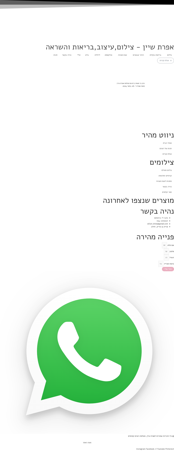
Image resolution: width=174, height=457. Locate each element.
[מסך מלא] (166, 452)
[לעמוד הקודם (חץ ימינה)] (171, 456)
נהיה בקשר (66, 55)
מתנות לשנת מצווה (164, 181)
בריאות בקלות (155, 55)
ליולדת (97, 55)
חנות (55, 55)
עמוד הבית (167, 143)
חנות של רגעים (166, 148)
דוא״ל (171, 257)
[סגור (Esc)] (155, 452)
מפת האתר (87, 442)
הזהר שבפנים (138, 55)
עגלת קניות (167, 154)
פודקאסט (108, 55)
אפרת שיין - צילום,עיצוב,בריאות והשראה (110, 47)
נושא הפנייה (168, 263)
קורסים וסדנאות (165, 175)
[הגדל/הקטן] (171, 452)
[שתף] (161, 452)
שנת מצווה (122, 55)
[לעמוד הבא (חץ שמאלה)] (166, 456)
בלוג (87, 55)
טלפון (171, 251)
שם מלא (170, 245)
